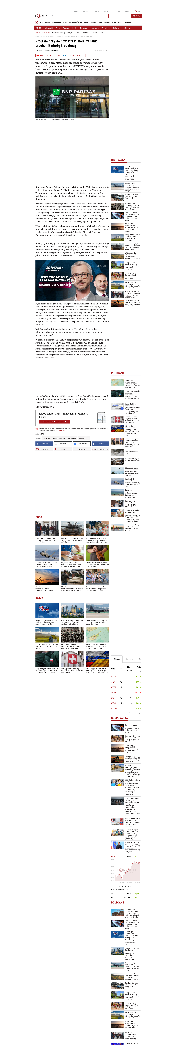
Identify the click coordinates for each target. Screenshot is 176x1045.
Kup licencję (62, 430)
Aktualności (49, 28)
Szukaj (137, 16)
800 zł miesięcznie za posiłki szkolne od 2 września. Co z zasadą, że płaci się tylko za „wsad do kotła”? (97, 540)
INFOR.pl (76, 11)
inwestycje (47, 438)
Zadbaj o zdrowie (98, 33)
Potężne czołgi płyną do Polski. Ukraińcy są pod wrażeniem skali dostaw (72, 540)
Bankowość (116, 28)
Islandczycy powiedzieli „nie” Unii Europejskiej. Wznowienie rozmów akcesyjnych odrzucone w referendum (46, 622)
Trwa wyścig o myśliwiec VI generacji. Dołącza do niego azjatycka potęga (96, 622)
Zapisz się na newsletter (76, 55)
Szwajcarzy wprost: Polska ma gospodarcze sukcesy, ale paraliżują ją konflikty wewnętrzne (72, 622)
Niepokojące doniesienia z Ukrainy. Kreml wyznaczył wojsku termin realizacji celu (97, 670)
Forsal (37, 36)
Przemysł (66, 28)
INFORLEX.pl (96, 11)
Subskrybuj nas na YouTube (50, 55)
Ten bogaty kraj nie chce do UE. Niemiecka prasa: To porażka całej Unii (47, 646)
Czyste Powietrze (59, 438)
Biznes (38, 28)
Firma (58, 28)
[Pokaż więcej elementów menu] (140, 22)
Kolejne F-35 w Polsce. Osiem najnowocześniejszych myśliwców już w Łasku (46, 564)
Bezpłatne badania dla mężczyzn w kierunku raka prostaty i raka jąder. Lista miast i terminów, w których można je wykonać (71, 564)
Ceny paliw (70, 33)
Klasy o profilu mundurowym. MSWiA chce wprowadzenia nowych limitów (46, 540)
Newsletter (117, 11)
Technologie (106, 28)
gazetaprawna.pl (128, 11)
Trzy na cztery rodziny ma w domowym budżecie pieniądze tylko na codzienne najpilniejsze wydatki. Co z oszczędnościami (97, 564)
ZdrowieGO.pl (107, 11)
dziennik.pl (85, 11)
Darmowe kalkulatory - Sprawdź (54, 422)
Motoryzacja (95, 28)
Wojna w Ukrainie (83, 33)
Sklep (139, 11)
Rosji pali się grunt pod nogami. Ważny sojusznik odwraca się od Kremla (70, 646)
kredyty (82, 438)
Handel (74, 28)
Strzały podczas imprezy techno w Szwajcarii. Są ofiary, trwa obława (72, 670)
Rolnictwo (127, 28)
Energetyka (83, 28)
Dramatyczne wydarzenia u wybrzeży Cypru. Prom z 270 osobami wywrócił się (96, 646)
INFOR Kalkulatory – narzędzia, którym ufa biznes (63, 415)
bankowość (72, 438)
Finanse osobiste (57, 33)
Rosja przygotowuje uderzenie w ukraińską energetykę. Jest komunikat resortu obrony (46, 670)
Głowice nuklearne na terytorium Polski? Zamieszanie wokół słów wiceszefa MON (44, 588)
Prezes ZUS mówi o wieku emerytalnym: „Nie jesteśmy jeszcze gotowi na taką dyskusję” (96, 588)
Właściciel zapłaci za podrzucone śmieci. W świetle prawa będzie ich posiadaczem (72, 588)
